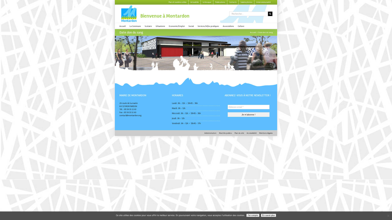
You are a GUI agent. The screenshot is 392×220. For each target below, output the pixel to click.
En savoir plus (268, 215)
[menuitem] (177, 2)
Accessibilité (251, 133)
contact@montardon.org (130, 115)
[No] (388, 215)
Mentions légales (266, 133)
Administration (210, 133)
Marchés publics (225, 133)
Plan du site (239, 133)
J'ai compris (253, 215)
